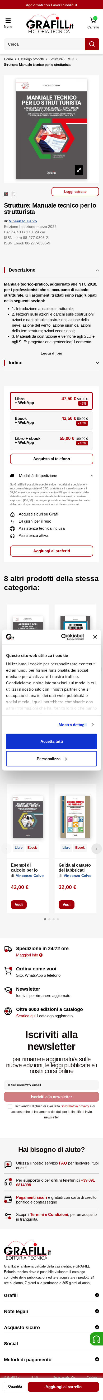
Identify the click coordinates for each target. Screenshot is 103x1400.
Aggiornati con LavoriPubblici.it (51, 5)
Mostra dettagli (73, 724)
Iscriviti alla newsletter (51, 1096)
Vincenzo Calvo (23, 221)
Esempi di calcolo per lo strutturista (24, 870)
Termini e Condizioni (49, 1214)
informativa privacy (75, 1106)
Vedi (19, 904)
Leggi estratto (75, 192)
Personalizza (48, 758)
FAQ (63, 1163)
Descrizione (22, 270)
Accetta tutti (51, 741)
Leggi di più (51, 353)
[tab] (51, 272)
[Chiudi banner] (95, 637)
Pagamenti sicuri (31, 1197)
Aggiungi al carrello (63, 1386)
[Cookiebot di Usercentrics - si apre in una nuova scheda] (63, 636)
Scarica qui (25, 1016)
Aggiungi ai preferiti (51, 551)
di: (6, 221)
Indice (15, 362)
